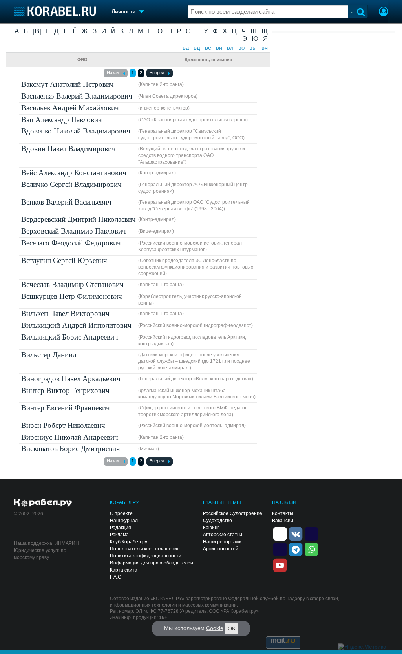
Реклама (119, 534)
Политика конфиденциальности (145, 556)
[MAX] (280, 549)
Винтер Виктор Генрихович (65, 390)
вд (197, 48)
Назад (113, 72)
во (241, 48)
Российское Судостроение (232, 513)
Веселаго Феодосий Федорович (71, 243)
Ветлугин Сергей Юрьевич (64, 260)
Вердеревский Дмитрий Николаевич (78, 219)
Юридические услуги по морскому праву (40, 554)
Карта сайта (123, 570)
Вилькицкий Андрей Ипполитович (76, 325)
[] (37, 31)
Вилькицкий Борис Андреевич (69, 337)
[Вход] (383, 12)
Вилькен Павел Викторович (65, 313)
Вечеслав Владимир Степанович (72, 284)
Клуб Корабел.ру (128, 541)
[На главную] (55, 11)
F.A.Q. (116, 577)
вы (253, 48)
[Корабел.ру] (43, 503)
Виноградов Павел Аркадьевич (71, 378)
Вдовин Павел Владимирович (68, 148)
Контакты (282, 513)
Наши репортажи (222, 541)
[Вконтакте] (295, 533)
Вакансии (282, 520)
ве (208, 48)
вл (230, 48)
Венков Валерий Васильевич (66, 202)
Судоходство (217, 520)
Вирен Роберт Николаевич (63, 425)
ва (186, 48)
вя (264, 48)
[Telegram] (295, 549)
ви (219, 48)
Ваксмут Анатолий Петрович (67, 84)
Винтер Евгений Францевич (65, 408)
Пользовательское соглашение (145, 549)
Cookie (214, 628)
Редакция (120, 527)
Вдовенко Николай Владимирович (75, 131)
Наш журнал (124, 520)
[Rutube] (311, 533)
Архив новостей (220, 549)
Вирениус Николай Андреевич (69, 437)
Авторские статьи (222, 534)
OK (232, 628)
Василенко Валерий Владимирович (76, 96)
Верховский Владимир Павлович (73, 231)
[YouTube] (280, 565)
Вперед (157, 72)
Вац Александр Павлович (61, 119)
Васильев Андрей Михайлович (70, 108)
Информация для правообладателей (151, 563)
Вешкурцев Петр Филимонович (71, 296)
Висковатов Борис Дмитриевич (70, 448)
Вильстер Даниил (48, 355)
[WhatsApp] (311, 549)
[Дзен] (280, 533)
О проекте (121, 513)
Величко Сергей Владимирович (71, 184)
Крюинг (211, 527)
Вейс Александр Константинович (73, 172)
